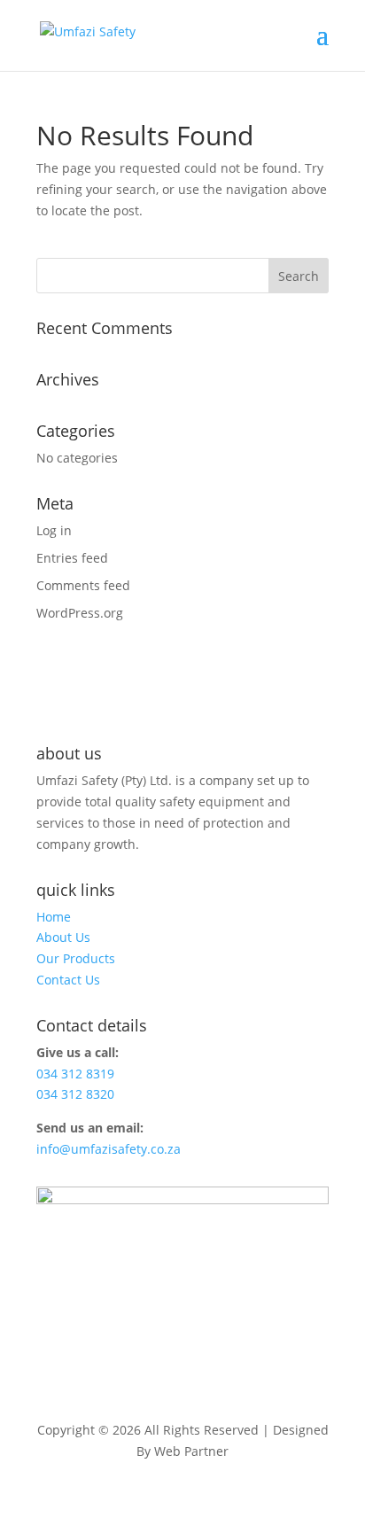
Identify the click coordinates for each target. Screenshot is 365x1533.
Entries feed (72, 557)
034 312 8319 (75, 1073)
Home (53, 916)
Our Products (75, 958)
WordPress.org (79, 612)
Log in (54, 530)
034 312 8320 (75, 1094)
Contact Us (68, 979)
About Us (63, 937)
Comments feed (83, 585)
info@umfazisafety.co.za (108, 1148)
